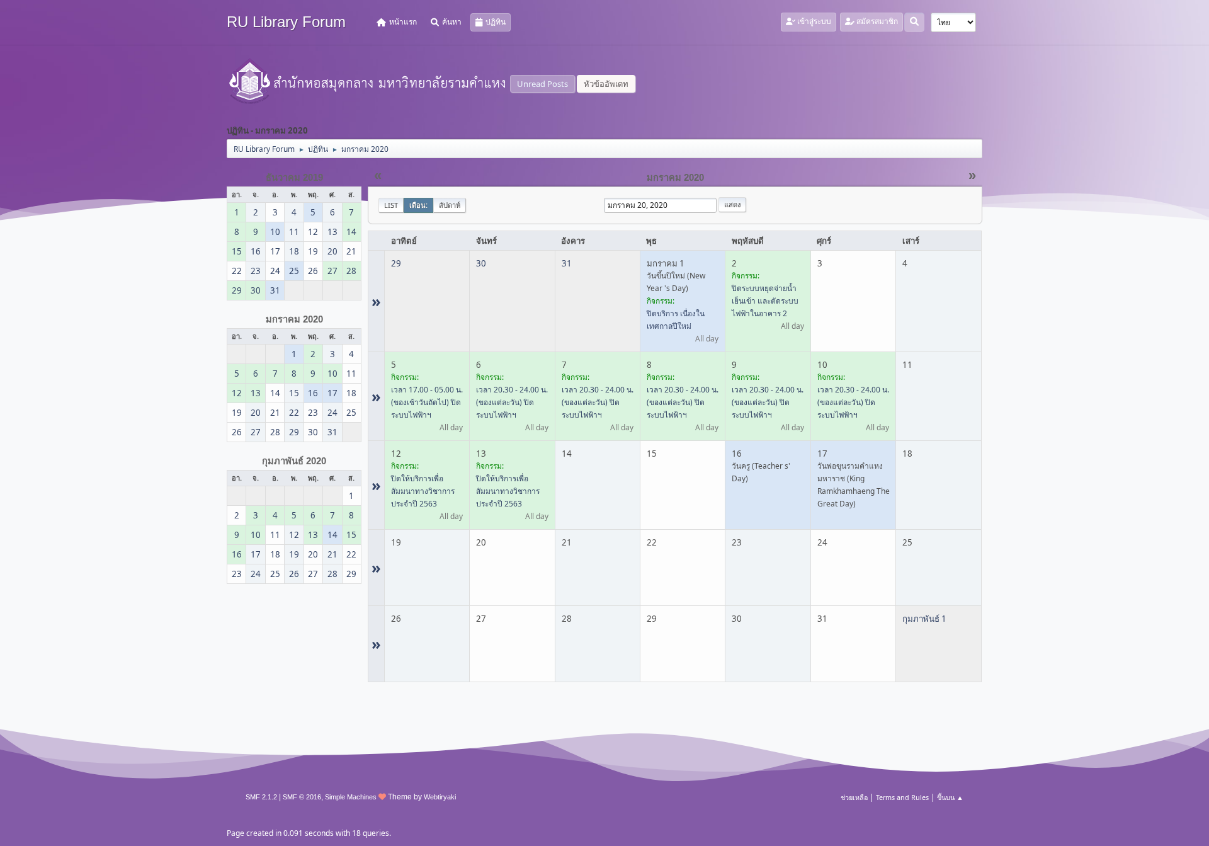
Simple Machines (351, 797)
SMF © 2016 (302, 797)
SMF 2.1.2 (261, 797)
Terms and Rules (902, 797)
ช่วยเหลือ (854, 797)
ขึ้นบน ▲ (950, 797)
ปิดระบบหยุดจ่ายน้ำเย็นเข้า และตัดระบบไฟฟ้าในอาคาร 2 (765, 301)
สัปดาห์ (449, 205)
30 (481, 263)
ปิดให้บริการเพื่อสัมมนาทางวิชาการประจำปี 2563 (423, 491)
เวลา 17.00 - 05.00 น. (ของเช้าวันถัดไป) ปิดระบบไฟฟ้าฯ (427, 402)
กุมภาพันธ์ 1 (924, 618)
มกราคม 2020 (294, 319)
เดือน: (418, 205)
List (391, 205)
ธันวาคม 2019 (294, 178)
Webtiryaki (440, 797)
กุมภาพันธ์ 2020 (294, 461)
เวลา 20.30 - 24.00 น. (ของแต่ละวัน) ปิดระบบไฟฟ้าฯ (512, 402)
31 (567, 263)
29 (396, 263)
